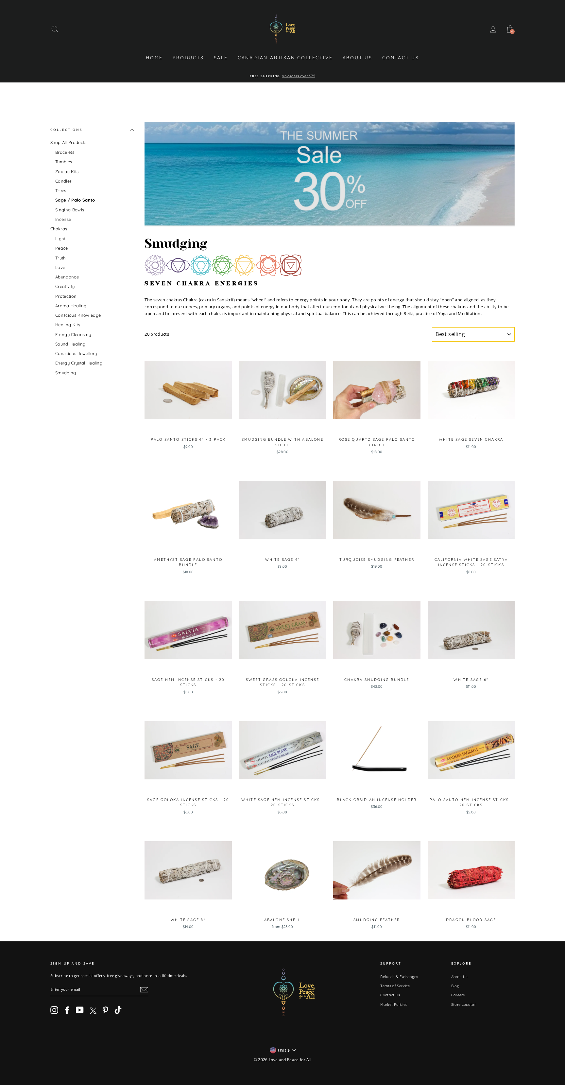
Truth (60, 257)
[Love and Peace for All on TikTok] (118, 1010)
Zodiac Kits (67, 171)
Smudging (65, 372)
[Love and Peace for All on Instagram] (54, 1010)
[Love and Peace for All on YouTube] (80, 1010)
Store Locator (463, 1004)
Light (60, 238)
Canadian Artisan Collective (285, 58)
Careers (458, 995)
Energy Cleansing (73, 334)
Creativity (65, 286)
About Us (357, 58)
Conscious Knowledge (78, 315)
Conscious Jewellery (76, 353)
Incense (63, 219)
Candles (63, 181)
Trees (60, 190)
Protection (66, 295)
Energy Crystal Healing (78, 362)
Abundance (67, 276)
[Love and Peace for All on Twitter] (92, 1010)
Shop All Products (68, 142)
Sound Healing (70, 344)
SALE (221, 58)
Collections (66, 130)
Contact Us (400, 58)
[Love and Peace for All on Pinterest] (105, 1010)
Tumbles (63, 161)
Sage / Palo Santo (75, 200)
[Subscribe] (144, 990)
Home (154, 58)
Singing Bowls (69, 209)
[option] (282, 76)
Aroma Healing (70, 305)
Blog (455, 986)
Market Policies (393, 1004)
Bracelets (64, 152)
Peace (61, 248)
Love (60, 267)
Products (188, 58)
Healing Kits (67, 324)
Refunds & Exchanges (399, 976)
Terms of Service (395, 986)
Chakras (58, 228)
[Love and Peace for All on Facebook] (67, 1010)
